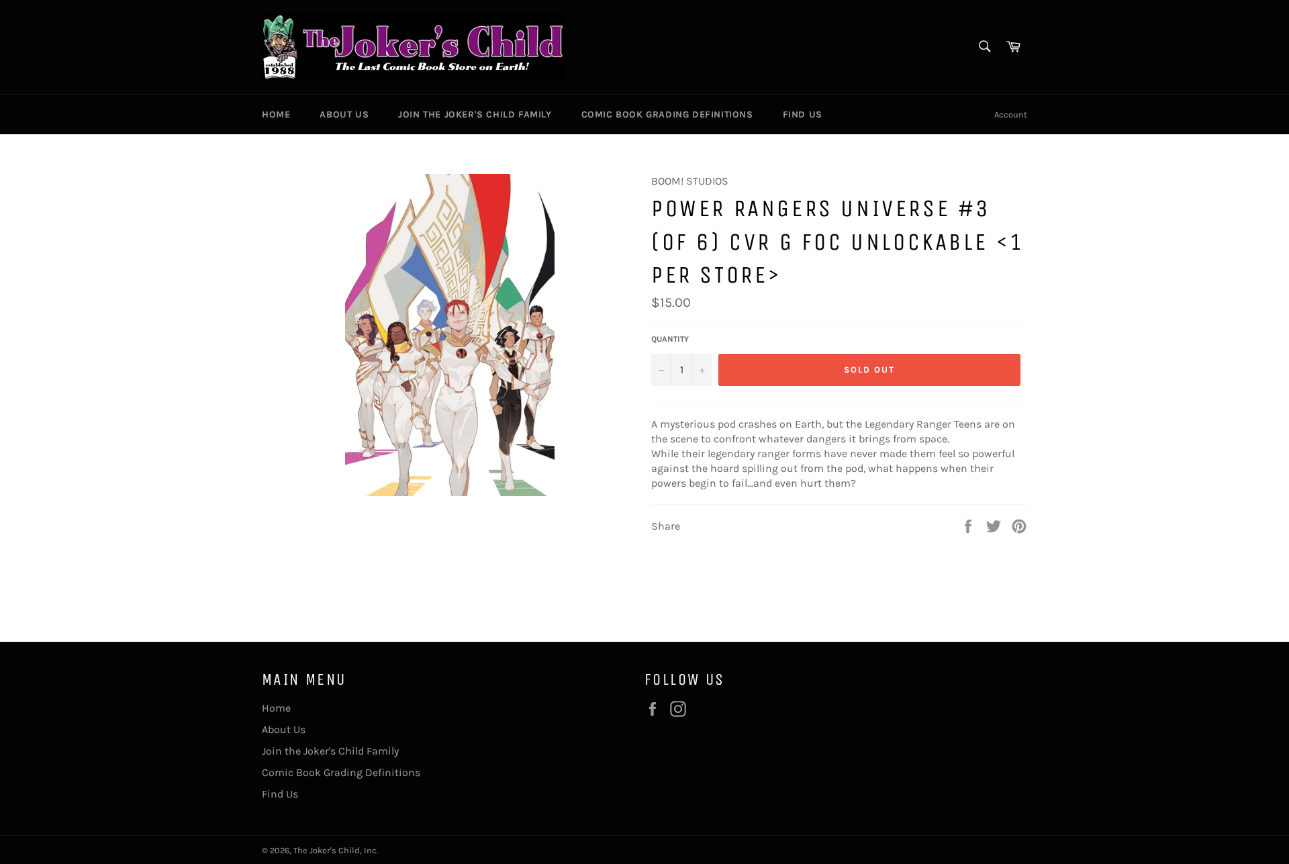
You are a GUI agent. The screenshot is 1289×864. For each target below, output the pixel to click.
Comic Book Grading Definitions (667, 114)
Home (276, 114)
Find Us (802, 114)
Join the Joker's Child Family (474, 114)
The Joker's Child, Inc (335, 850)
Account (1010, 114)
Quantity (670, 339)
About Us (344, 114)
